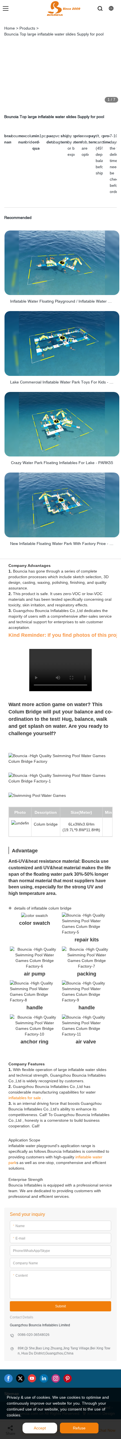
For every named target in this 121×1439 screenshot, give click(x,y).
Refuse (79, 1428)
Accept (40, 1428)
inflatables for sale (24, 1098)
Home (9, 28)
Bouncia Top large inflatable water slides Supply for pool (54, 34)
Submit (60, 1306)
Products (27, 28)
